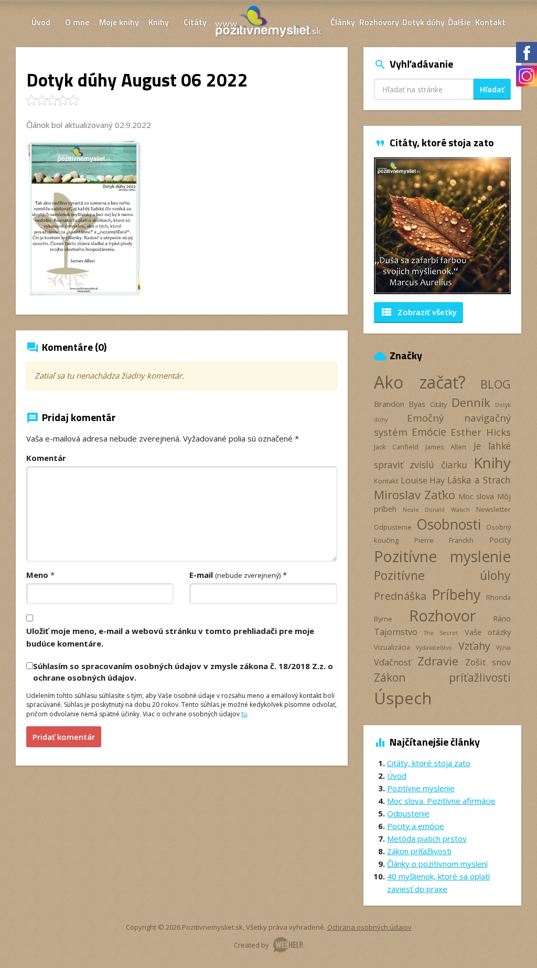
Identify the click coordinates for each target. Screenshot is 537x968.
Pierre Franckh (444, 540)
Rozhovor (442, 615)
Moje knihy (119, 22)
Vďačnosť (392, 662)
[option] (442, 225)
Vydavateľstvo (434, 647)
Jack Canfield (396, 446)
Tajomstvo (395, 632)
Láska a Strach (479, 480)
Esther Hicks (480, 431)
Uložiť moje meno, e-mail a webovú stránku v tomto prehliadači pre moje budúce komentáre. (170, 637)
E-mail (235, 574)
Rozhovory (379, 22)
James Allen (445, 446)
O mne (77, 22)
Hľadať (492, 89)
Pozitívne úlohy (442, 575)
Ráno (502, 618)
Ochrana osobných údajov (369, 927)
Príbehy (456, 594)
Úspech (403, 697)
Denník (471, 402)
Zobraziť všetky (418, 312)
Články (342, 22)
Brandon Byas (400, 404)
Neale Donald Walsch (436, 509)
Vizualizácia (392, 647)
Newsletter (493, 509)
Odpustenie (393, 527)
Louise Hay (423, 480)
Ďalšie (459, 22)
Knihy (158, 22)
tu (244, 713)
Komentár (46, 458)
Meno (37, 574)
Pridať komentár (64, 737)
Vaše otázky (488, 632)
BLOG (495, 384)
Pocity (500, 539)
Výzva (503, 647)
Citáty (195, 22)
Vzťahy (474, 646)
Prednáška (400, 595)
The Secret (441, 633)
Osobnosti (448, 524)
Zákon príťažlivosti (442, 677)
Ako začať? (420, 382)
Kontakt (490, 22)
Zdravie (437, 661)
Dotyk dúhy (423, 22)
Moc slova (476, 496)
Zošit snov (488, 662)
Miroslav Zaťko (415, 495)
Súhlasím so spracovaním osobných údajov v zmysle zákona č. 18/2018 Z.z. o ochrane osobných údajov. (183, 671)
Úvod (40, 22)
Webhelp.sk (288, 944)
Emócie (429, 432)
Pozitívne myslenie (442, 556)
